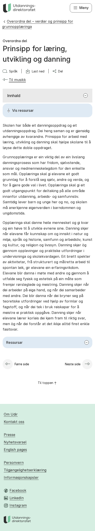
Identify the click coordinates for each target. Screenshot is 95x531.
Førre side (22, 364)
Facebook (18, 490)
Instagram (18, 505)
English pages (15, 449)
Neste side (72, 364)
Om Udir (11, 414)
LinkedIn (17, 498)
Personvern (14, 462)
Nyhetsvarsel (15, 442)
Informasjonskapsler (21, 477)
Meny (84, 7)
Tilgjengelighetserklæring (25, 470)
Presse (9, 434)
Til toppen (45, 383)
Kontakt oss (14, 421)
